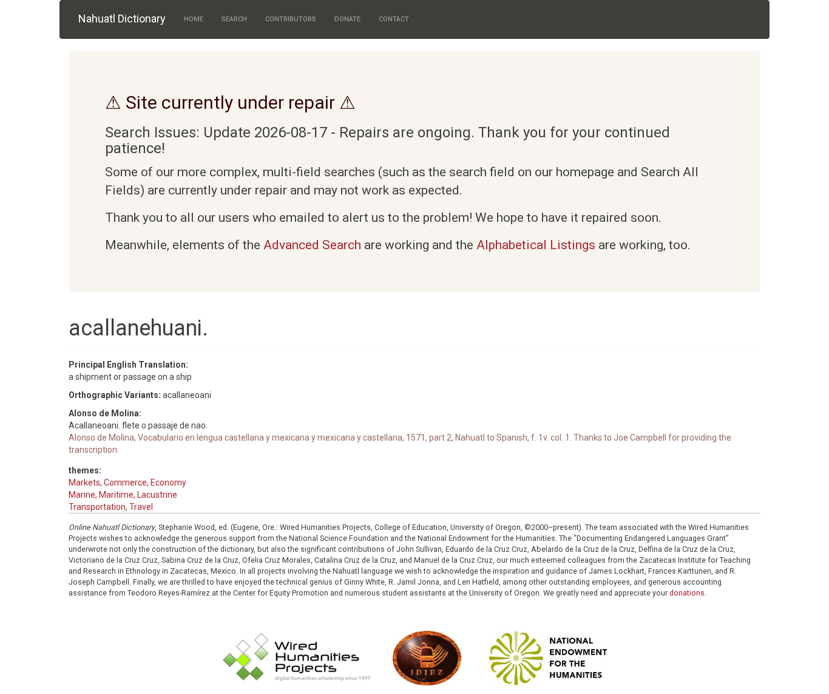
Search (234, 19)
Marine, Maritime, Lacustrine (123, 495)
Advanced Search (312, 245)
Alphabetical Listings (535, 245)
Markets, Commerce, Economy (127, 482)
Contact (394, 19)
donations (687, 592)
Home (193, 19)
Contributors (290, 19)
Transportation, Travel (111, 507)
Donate (347, 19)
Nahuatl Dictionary (122, 18)
